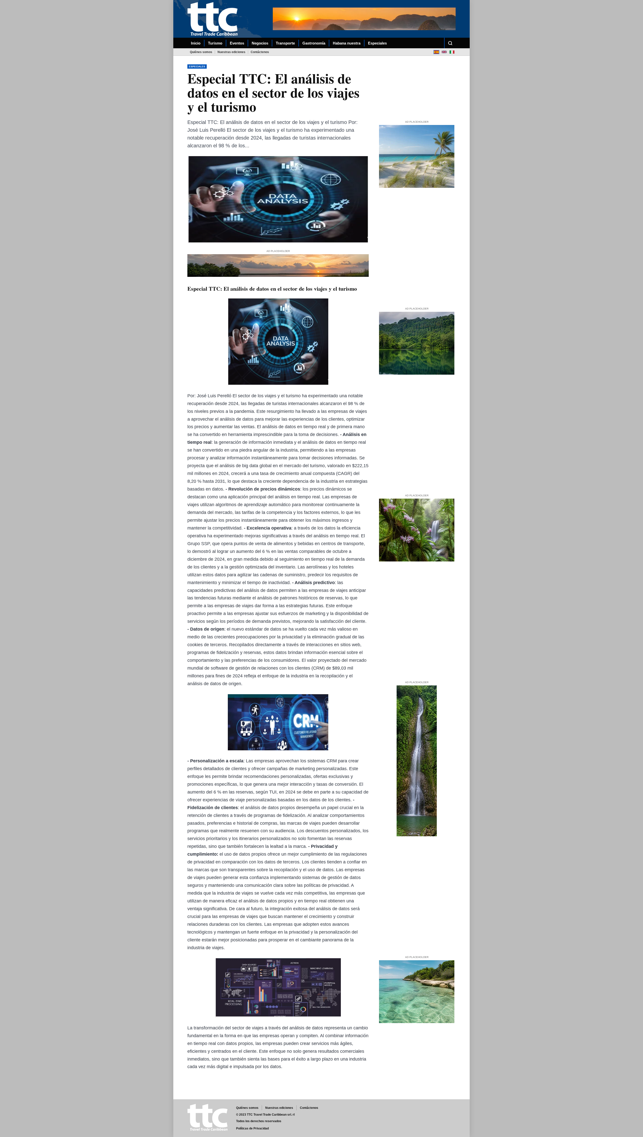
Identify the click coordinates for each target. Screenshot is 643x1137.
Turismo (215, 43)
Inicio (195, 43)
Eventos (237, 43)
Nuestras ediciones (231, 52)
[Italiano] (452, 52)
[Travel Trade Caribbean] (213, 19)
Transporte (285, 43)
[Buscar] (450, 43)
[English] (444, 52)
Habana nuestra (346, 43)
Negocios (260, 43)
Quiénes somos (201, 52)
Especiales (377, 43)
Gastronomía (313, 43)
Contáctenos (260, 52)
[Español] (436, 52)
